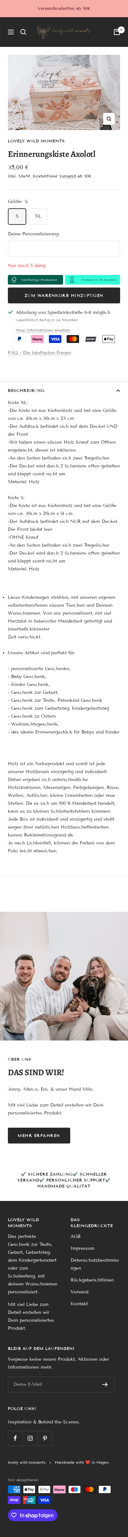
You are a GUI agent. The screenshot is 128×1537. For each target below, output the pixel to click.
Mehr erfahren (39, 1135)
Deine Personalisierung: (33, 234)
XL (38, 216)
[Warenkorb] (117, 32)
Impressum (83, 1248)
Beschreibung (26, 390)
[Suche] (23, 32)
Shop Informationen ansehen (43, 329)
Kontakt (79, 1304)
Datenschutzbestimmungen (95, 1264)
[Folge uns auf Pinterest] (44, 1438)
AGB (75, 1236)
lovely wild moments (36, 140)
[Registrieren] (105, 1384)
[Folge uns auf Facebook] (15, 1438)
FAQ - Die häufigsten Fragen (39, 353)
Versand (67, 176)
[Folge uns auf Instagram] (30, 1438)
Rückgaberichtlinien (92, 1280)
